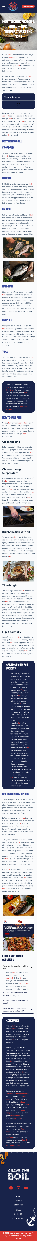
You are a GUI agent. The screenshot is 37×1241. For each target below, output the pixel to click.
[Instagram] (18, 1187)
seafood (12, 57)
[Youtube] (26, 1187)
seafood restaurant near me (18, 1094)
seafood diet (23, 423)
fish (9, 55)
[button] (32, 97)
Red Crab (10, 390)
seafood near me (13, 1145)
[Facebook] (11, 1187)
